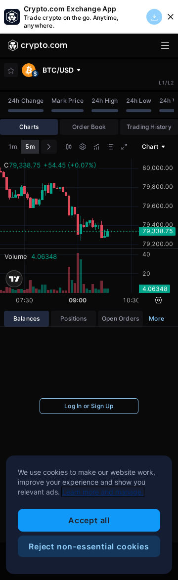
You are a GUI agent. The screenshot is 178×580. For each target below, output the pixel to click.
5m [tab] (30, 146)
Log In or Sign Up (88, 406)
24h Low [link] (138, 100)
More (156, 318)
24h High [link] (104, 100)
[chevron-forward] (49, 147)
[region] (89, 515)
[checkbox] (11, 71)
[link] (37, 45)
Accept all (89, 520)
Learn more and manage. (102, 492)
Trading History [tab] (149, 126)
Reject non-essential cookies (89, 546)
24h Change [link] (26, 100)
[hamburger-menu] (165, 45)
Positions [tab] (73, 318)
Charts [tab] (29, 126)
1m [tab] (12, 146)
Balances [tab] (26, 318)
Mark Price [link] (67, 100)
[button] (69, 148)
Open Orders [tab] (120, 318)
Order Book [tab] (89, 126)
